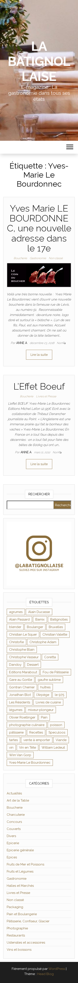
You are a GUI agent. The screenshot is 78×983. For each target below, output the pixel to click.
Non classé (56, 258)
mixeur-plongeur (41, 710)
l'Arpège (42, 695)
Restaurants (16, 935)
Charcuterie (16, 815)
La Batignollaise (39, 61)
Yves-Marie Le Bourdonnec (29, 763)
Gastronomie (38, 258)
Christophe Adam (42, 642)
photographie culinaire (26, 725)
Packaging (15, 907)
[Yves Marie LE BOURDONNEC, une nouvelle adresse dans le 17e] (39, 275)
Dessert (33, 665)
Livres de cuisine (48, 702)
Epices (12, 857)
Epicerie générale (20, 850)
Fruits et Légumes (20, 871)
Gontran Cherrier (22, 687)
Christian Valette (54, 634)
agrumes (16, 612)
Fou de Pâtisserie (56, 672)
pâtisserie (16, 732)
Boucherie (20, 258)
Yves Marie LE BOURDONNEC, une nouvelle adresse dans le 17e (39, 228)
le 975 (59, 695)
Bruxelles (56, 627)
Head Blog (45, 974)
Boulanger (35, 627)
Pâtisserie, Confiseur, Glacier (28, 921)
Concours (14, 822)
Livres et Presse (46, 396)
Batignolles (59, 619)
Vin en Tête (27, 747)
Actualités (14, 793)
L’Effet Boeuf (39, 386)
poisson (56, 725)
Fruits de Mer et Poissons (25, 864)
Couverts (14, 829)
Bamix (40, 619)
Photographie (17, 928)
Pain (44, 717)
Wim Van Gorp (20, 755)
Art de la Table (18, 800)
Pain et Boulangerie (22, 914)
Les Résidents (19, 702)
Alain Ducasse (39, 612)
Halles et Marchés (20, 886)
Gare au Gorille (20, 680)
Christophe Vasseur (24, 657)
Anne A (22, 343)
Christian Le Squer (23, 634)
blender (15, 627)
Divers (11, 836)
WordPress (56, 969)
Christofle (16, 642)
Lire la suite (39, 355)
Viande (61, 740)
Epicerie (13, 843)
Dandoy (15, 665)
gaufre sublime (49, 680)
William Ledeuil (53, 747)
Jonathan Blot (20, 695)
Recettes (36, 732)
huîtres (45, 687)
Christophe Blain (21, 650)
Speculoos (57, 732)
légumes (15, 710)
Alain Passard (19, 619)
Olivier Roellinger (22, 717)
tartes (13, 740)
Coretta (50, 657)
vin (11, 747)
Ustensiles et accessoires (26, 942)
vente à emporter (36, 740)
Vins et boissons (19, 950)
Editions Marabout (23, 672)
